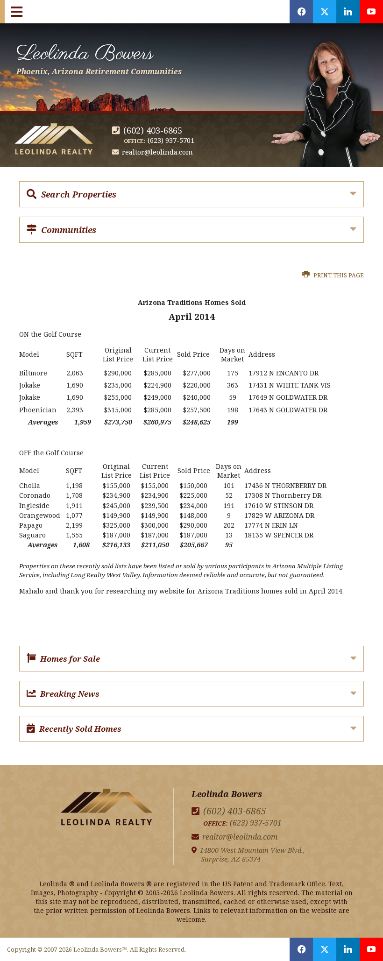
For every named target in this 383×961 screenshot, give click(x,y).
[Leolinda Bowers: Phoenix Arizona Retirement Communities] (106, 808)
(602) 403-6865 (152, 130)
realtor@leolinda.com (157, 152)
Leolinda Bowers (99, 57)
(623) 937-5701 (171, 140)
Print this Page (338, 275)
